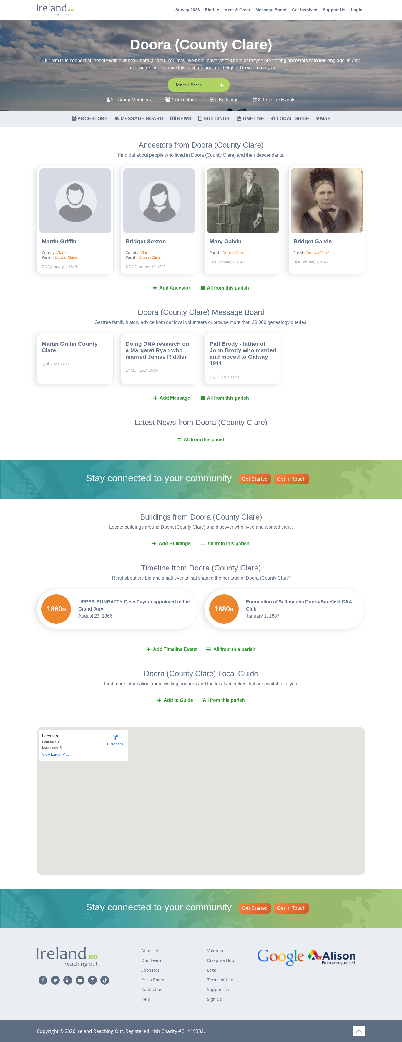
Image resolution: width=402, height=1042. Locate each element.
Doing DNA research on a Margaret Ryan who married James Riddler (157, 350)
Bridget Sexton (146, 241)
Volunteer (216, 950)
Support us (218, 989)
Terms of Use (220, 980)
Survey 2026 (187, 9)
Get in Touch (291, 479)
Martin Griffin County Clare (70, 347)
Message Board (271, 9)
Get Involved (305, 9)
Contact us (151, 989)
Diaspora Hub (220, 960)
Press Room (152, 980)
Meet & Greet (237, 9)
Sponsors (150, 970)
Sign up (214, 999)
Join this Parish (188, 85)
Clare (61, 252)
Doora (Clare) (66, 257)
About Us (150, 950)
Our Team (151, 960)
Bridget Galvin (312, 241)
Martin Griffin (59, 241)
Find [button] (209, 9)
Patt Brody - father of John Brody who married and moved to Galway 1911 (243, 353)
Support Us (334, 9)
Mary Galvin (226, 241)
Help (145, 999)
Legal (212, 970)
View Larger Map (55, 754)
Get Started (255, 479)
